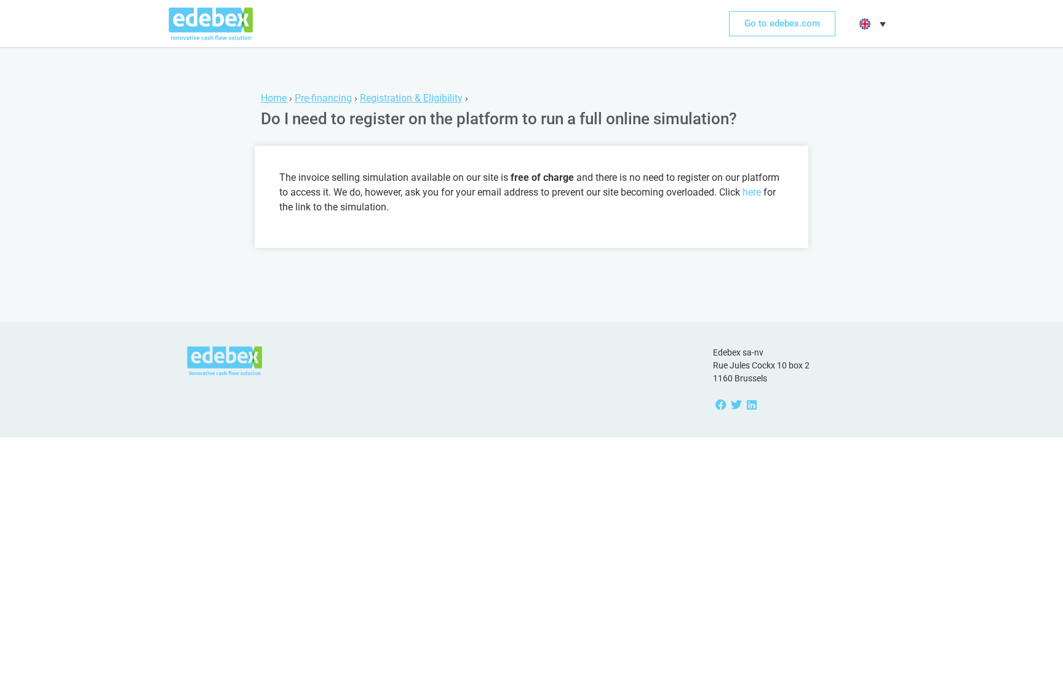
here (752, 192)
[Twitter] (736, 405)
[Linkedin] (751, 405)
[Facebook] (720, 405)
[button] (871, 24)
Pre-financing (323, 98)
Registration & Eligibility (411, 98)
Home (274, 98)
